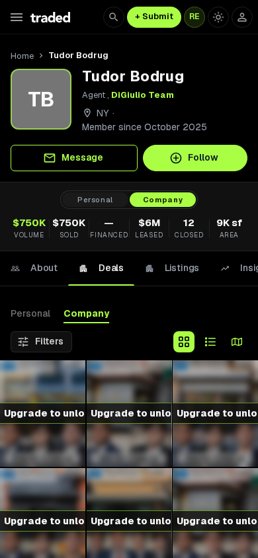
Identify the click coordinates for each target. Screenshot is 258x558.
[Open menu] (16, 17)
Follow (203, 157)
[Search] (113, 17)
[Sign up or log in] (242, 17)
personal (95, 199)
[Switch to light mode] (218, 17)
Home (22, 55)
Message (82, 157)
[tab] (34, 268)
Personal (30, 313)
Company (86, 313)
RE (194, 16)
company (163, 199)
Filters (49, 341)
